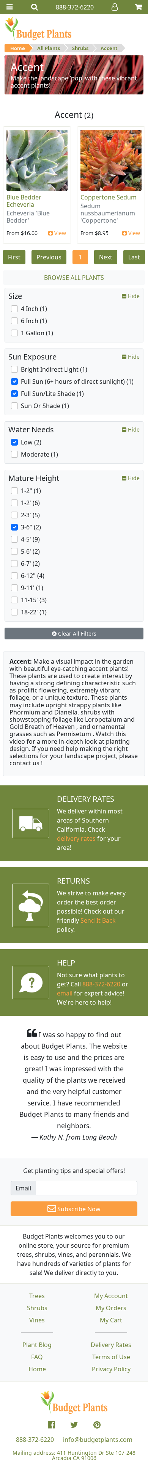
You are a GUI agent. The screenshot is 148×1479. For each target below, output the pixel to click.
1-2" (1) (31, 491)
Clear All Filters (76, 633)
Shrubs (80, 48)
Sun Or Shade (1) (45, 406)
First (14, 257)
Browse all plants (74, 277)
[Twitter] (74, 1424)
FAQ (37, 1357)
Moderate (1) (39, 454)
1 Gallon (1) (37, 333)
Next (105, 257)
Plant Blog (37, 1345)
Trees (37, 1296)
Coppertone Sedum (108, 197)
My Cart (111, 1320)
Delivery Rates (111, 1345)
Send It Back (98, 920)
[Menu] (9, 7)
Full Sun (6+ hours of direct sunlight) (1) (77, 381)
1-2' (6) (30, 503)
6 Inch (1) (34, 321)
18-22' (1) (34, 612)
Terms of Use (111, 1357)
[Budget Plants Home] (38, 28)
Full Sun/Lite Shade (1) (52, 393)
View (59, 233)
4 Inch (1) (34, 309)
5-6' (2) (30, 551)
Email (23, 1188)
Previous (48, 257)
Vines (37, 1320)
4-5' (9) (30, 539)
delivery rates (76, 838)
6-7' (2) (30, 563)
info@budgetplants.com (97, 1439)
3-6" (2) (31, 527)
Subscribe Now (78, 1209)
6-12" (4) (32, 576)
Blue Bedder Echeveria (23, 201)
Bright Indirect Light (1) (54, 369)
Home (17, 48)
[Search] (34, 7)
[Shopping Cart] (138, 7)
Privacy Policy (111, 1369)
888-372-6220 (101, 984)
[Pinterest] (97, 1424)
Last (134, 257)
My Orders (111, 1308)
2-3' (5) (30, 515)
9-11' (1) (32, 588)
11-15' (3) (34, 600)
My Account (111, 1296)
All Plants (48, 48)
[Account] (114, 7)
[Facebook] (51, 1424)
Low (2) (31, 442)
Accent (109, 48)
